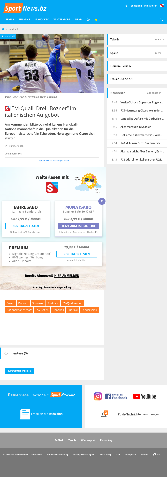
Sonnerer (38, 303)
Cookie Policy (105, 454)
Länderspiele (90, 310)
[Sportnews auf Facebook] (117, 396)
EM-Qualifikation (72, 303)
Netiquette (130, 454)
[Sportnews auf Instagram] (98, 396)
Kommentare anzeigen (19, 371)
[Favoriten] (96, 19)
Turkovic (53, 303)
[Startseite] (3, 29)
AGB (118, 454)
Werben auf (40, 395)
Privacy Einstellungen (83, 454)
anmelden (136, 5)
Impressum (36, 454)
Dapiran (23, 303)
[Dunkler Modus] (127, 5)
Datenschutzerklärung (57, 454)
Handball (13, 29)
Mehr (78, 19)
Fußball (24, 19)
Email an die (46, 414)
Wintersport (61, 19)
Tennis (10, 19)
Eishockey (42, 19)
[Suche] (161, 19)
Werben (144, 454)
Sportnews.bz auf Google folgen (54, 160)
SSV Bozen (42, 310)
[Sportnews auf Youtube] (144, 396)
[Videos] (88, 19)
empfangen (132, 414)
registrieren (150, 5)
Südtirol (73, 310)
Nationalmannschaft (19, 310)
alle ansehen (154, 92)
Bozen (10, 303)
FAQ (159, 454)
